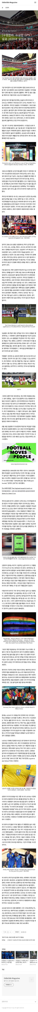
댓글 (3, 969)
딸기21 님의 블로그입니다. (11, 981)
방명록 (7, 7)
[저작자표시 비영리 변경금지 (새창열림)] (23, 932)
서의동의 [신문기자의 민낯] (9, 1005)
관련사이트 (5, 1001)
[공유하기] (8, 932)
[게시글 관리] (10, 932)
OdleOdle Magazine (9, 2)
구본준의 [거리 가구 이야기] (9, 1008)
